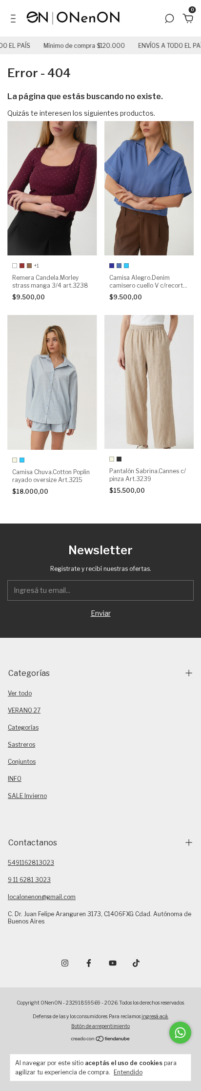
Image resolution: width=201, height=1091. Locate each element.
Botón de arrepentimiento (100, 1026)
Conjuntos (22, 761)
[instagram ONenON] (65, 963)
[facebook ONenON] (89, 963)
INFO (14, 778)
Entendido (128, 1072)
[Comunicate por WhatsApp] (180, 1033)
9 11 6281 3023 (29, 879)
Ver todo (20, 693)
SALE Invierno (27, 795)
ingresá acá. (154, 1016)
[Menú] (14, 20)
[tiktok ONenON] (136, 963)
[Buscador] (169, 20)
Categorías (23, 727)
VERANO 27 (24, 710)
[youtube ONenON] (113, 963)
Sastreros (21, 744)
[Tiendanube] (100, 1039)
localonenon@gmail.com (42, 897)
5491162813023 (31, 862)
